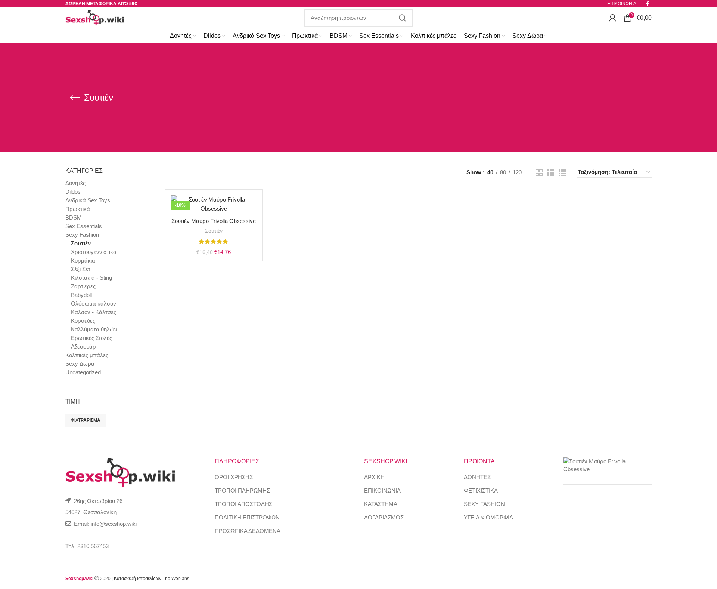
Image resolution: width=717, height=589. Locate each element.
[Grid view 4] (562, 172)
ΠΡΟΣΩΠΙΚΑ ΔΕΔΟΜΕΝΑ (247, 531)
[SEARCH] (402, 18)
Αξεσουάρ (83, 346)
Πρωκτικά (77, 209)
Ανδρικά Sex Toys (87, 200)
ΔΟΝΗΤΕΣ (477, 477)
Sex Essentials (83, 226)
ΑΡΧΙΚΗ (374, 477)
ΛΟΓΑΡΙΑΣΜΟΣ (384, 517)
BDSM (73, 217)
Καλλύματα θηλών (94, 329)
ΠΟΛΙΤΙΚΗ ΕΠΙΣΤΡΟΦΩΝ (247, 517)
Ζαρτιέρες (83, 286)
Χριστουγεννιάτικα (94, 252)
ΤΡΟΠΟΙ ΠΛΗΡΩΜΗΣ (242, 490)
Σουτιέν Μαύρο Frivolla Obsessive (213, 221)
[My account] (612, 17)
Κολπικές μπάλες (86, 355)
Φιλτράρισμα (85, 420)
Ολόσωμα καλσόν (93, 303)
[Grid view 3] (550, 172)
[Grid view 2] (539, 172)
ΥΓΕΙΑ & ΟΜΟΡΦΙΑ (488, 517)
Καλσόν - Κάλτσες (93, 312)
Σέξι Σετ (80, 269)
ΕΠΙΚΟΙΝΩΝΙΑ (382, 490)
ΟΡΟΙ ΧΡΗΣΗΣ (234, 477)
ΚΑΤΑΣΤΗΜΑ (380, 504)
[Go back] (74, 97)
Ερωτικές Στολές (91, 338)
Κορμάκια (83, 260)
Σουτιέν (81, 243)
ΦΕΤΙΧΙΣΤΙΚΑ (481, 490)
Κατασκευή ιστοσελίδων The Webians (151, 578)
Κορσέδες (83, 320)
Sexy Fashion (82, 234)
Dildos (73, 191)
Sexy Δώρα (79, 364)
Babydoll (81, 295)
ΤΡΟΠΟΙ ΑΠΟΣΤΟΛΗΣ (243, 504)
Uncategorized (83, 372)
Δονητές (75, 183)
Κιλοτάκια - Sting (91, 277)
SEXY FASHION (484, 504)
